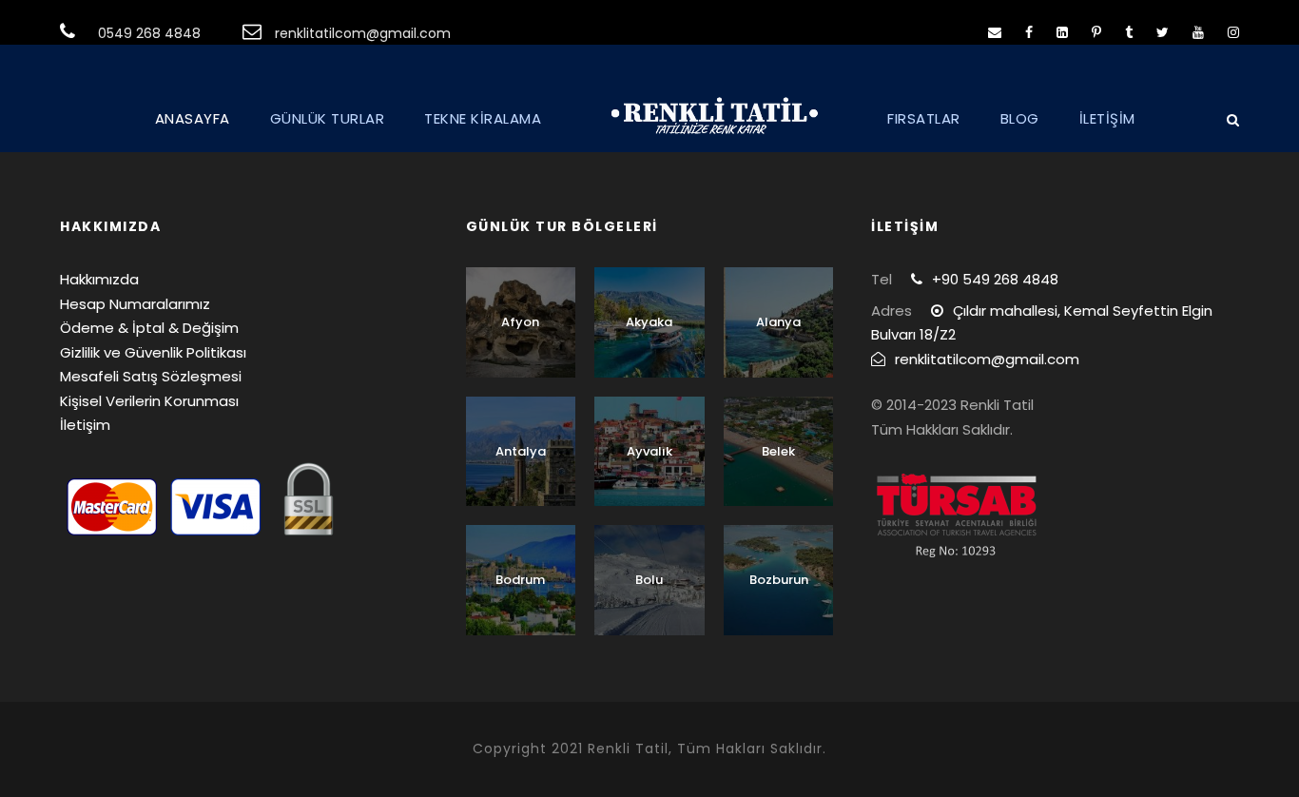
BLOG (1019, 118)
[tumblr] (1129, 32)
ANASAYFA (192, 118)
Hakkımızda (99, 279)
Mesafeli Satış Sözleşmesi (151, 376)
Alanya (778, 322)
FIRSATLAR (923, 118)
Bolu (649, 580)
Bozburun (778, 580)
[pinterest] (1096, 32)
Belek (778, 451)
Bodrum (520, 580)
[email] (994, 32)
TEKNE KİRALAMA (482, 118)
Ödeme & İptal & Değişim (149, 328)
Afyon (520, 322)
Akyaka (649, 322)
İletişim (85, 425)
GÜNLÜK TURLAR (327, 118)
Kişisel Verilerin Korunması (149, 401)
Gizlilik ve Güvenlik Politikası (153, 352)
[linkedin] (1062, 32)
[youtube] (1198, 32)
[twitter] (1162, 32)
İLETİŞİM (1107, 118)
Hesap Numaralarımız (135, 304)
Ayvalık (649, 451)
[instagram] (1233, 32)
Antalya (520, 451)
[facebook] (1029, 32)
